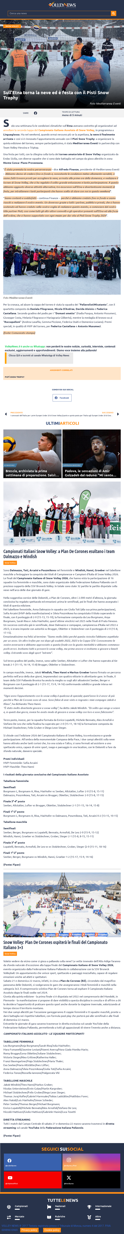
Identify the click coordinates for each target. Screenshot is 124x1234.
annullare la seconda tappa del (48, 130)
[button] (35, 113)
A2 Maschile (9, 465)
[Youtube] (10, 1178)
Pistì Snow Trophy (14, 377)
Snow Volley (12, 26)
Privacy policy (29, 1230)
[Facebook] (9, 1160)
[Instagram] (68, 1160)
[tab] (23, 1207)
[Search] (113, 13)
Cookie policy (52, 1230)
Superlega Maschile (72, 465)
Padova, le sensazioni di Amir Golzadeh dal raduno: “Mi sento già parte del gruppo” (89, 475)
